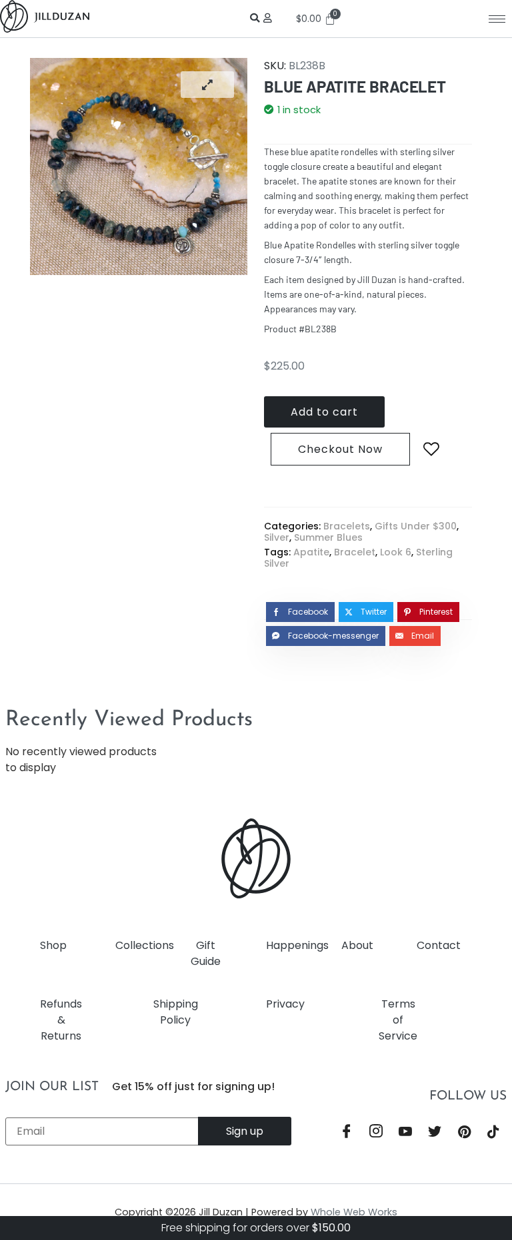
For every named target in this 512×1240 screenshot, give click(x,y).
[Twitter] (435, 1133)
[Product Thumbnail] (207, 84)
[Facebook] (347, 1133)
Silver (276, 537)
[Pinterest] (464, 1133)
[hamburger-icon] (497, 19)
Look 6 (395, 552)
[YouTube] (405, 1133)
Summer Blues (328, 537)
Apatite (311, 552)
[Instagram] (376, 1133)
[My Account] (269, 18)
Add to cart (324, 412)
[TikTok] (493, 1133)
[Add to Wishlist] (431, 450)
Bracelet (354, 552)
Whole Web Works (354, 1212)
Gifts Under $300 (416, 526)
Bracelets (346, 526)
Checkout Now (340, 449)
